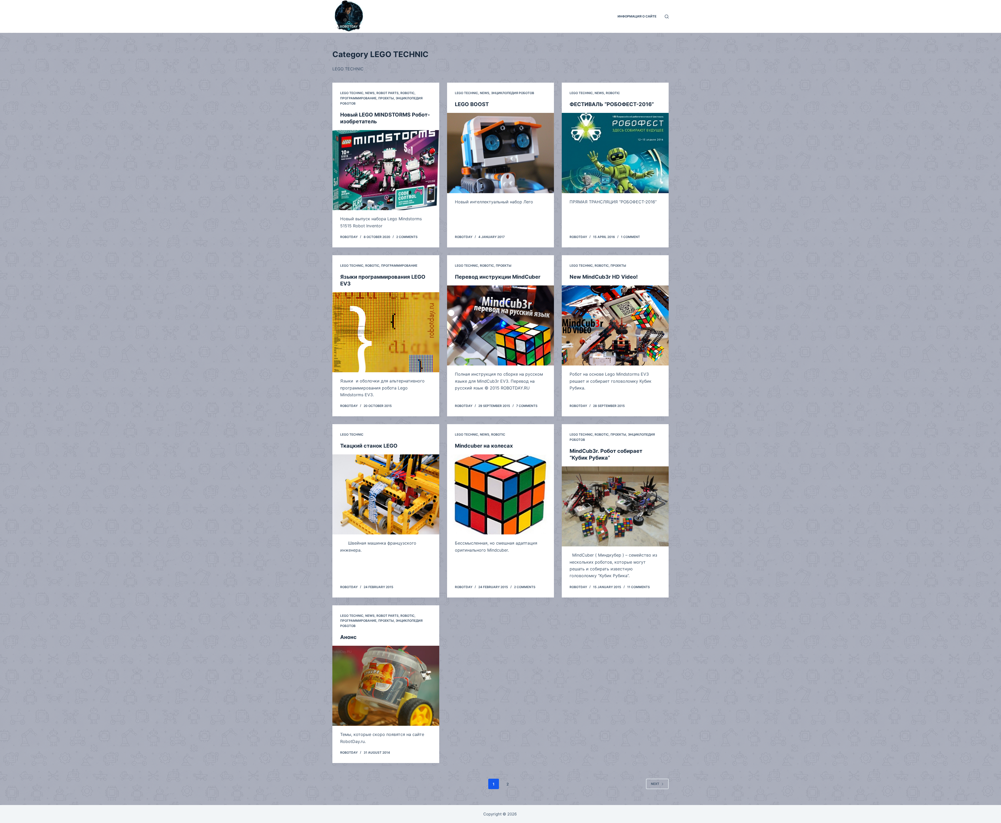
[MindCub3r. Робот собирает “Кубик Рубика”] (615, 506)
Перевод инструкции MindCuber (497, 277)
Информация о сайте (637, 16)
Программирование (358, 98)
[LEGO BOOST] (500, 153)
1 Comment (630, 237)
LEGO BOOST (472, 104)
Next (655, 784)
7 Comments (527, 406)
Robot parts (387, 93)
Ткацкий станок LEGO (369, 446)
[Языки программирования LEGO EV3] (385, 332)
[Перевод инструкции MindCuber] (500, 325)
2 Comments (407, 237)
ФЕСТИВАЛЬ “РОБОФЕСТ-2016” (612, 104)
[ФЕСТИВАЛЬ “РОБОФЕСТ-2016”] (615, 153)
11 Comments (638, 587)
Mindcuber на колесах (484, 446)
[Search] (667, 17)
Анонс (348, 637)
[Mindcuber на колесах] (500, 494)
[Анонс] (385, 686)
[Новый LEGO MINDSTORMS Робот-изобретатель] (385, 170)
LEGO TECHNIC (351, 93)
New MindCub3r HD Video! (604, 277)
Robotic (407, 93)
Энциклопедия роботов (512, 93)
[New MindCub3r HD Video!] (615, 325)
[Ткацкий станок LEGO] (385, 494)
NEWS (370, 93)
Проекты (386, 98)
